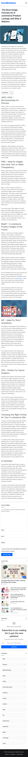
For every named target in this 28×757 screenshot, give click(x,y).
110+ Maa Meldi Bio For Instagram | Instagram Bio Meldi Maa (19, 609)
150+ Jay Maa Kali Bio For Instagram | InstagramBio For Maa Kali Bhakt (18, 596)
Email (3, 536)
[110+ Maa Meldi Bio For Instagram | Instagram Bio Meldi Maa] (5, 610)
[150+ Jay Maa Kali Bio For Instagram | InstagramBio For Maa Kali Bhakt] (5, 597)
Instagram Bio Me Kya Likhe (17, 601)
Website (3, 542)
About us (7, 754)
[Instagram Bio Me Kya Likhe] (5, 603)
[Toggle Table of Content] (10, 93)
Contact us (13, 754)
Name (3, 530)
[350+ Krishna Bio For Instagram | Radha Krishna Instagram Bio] (5, 590)
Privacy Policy (20, 754)
